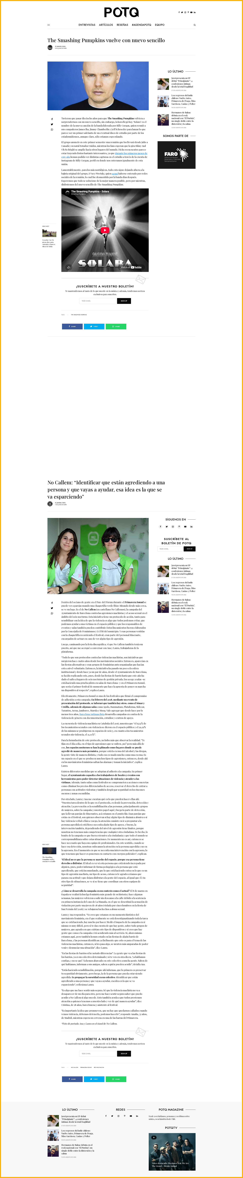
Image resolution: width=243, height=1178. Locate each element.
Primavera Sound (86, 1067)
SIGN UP (124, 301)
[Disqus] (121, 368)
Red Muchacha (99, 1067)
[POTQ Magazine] (121, 12)
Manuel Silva (61, 46)
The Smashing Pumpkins (79, 314)
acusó (115, 173)
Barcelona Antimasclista (91, 714)
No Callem (74, 1067)
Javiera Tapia (61, 503)
